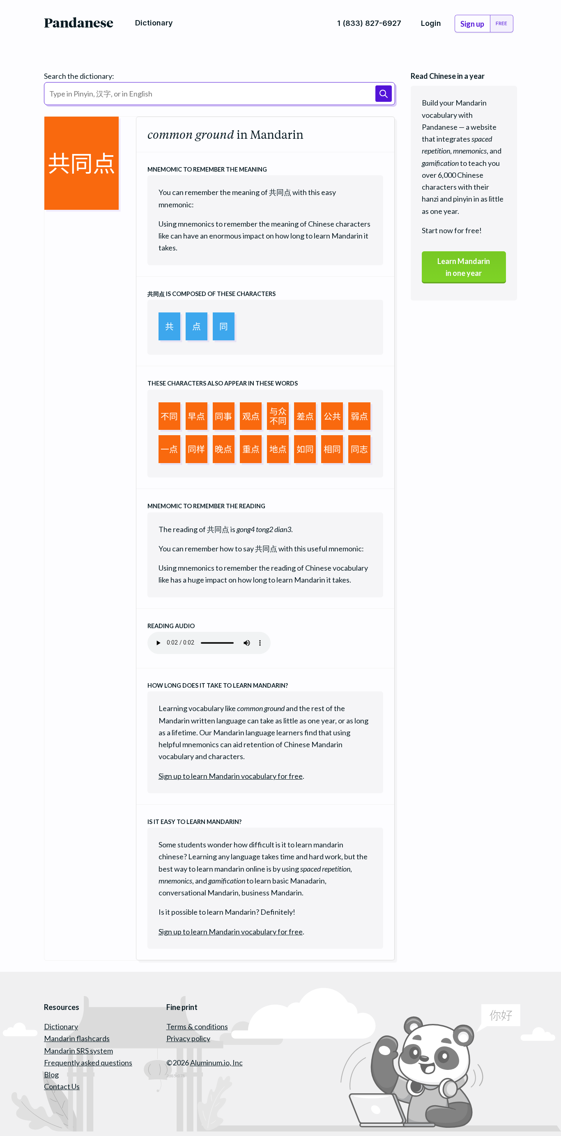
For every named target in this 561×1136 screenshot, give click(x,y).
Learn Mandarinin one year (463, 267)
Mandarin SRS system (78, 1050)
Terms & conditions (197, 1026)
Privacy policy (188, 1038)
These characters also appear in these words (222, 383)
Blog (51, 1074)
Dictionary (61, 1026)
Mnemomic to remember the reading (206, 506)
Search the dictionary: (79, 75)
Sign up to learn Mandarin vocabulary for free (231, 775)
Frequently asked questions (88, 1062)
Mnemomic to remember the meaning (207, 169)
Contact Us (62, 1086)
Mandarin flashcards (77, 1038)
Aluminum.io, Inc (216, 1062)
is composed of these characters (211, 293)
